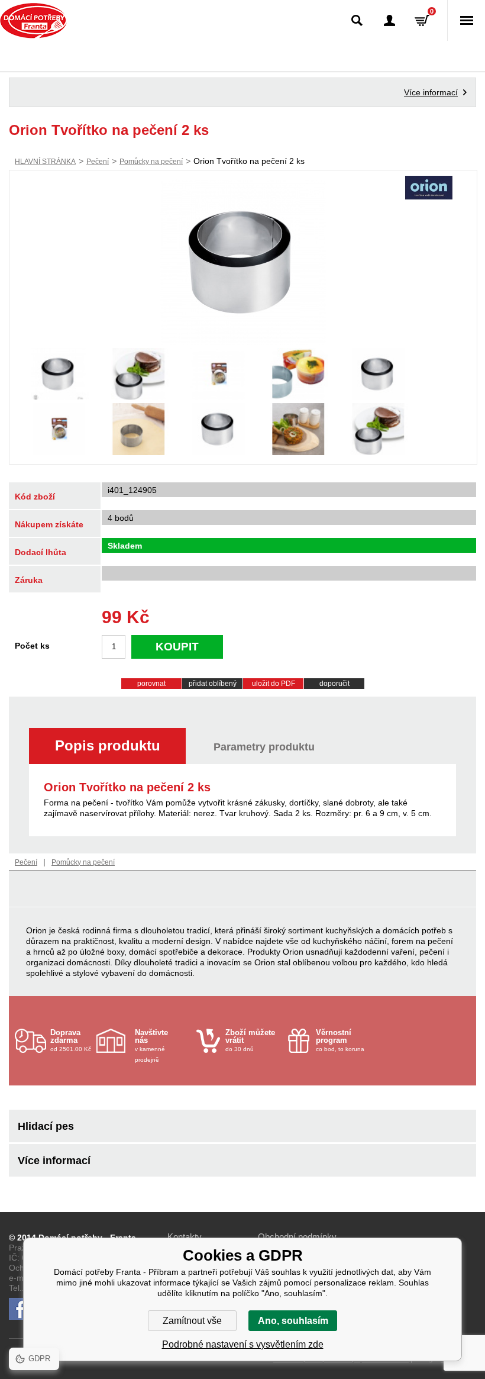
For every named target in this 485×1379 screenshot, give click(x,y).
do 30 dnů (250, 1040)
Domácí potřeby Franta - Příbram (33, 20)
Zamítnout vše (192, 1321)
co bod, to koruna (340, 1040)
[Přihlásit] (389, 20)
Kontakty (184, 1237)
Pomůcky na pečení (151, 161)
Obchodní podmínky (297, 1237)
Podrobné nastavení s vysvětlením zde (243, 1344)
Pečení (97, 161)
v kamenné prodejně (151, 1045)
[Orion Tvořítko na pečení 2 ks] (243, 262)
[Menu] (466, 20)
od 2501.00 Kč (70, 1040)
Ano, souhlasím (293, 1321)
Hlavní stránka (45, 161)
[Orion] (428, 189)
